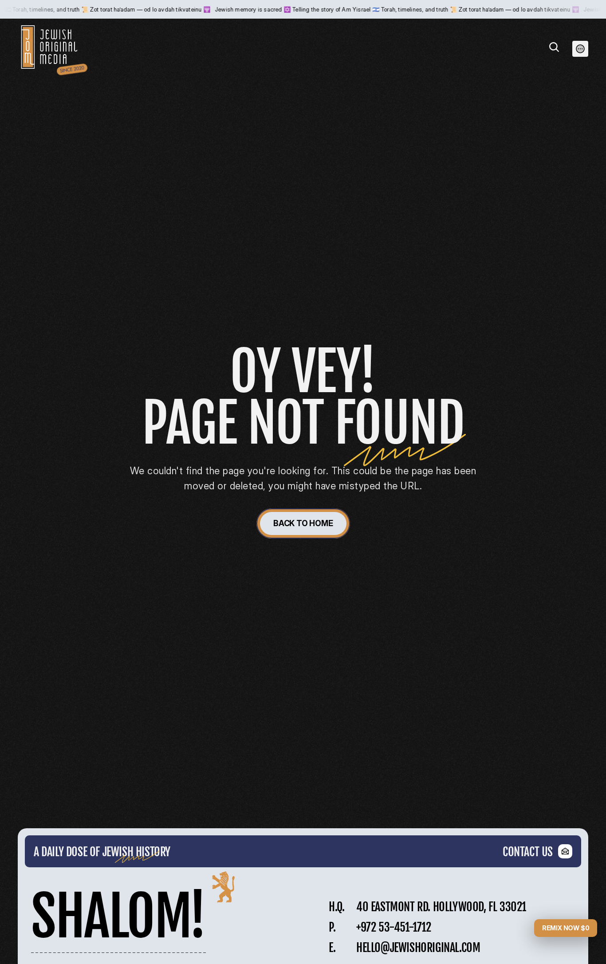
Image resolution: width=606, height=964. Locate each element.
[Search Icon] (554, 47)
